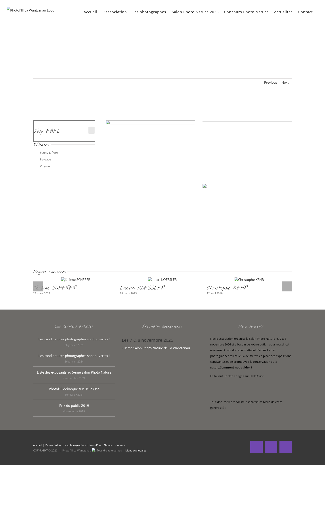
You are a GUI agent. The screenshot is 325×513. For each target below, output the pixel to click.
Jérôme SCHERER (54, 288)
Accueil (37, 445)
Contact (120, 445)
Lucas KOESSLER (142, 288)
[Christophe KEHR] (249, 279)
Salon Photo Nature (101, 445)
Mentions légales (135, 450)
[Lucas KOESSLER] (162, 279)
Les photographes (75, 445)
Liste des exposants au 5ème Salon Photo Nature (74, 372)
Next (285, 82)
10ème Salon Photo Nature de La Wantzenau (156, 348)
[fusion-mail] (91, 130)
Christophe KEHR (227, 288)
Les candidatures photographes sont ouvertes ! (74, 339)
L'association (53, 445)
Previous (270, 82)
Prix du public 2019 (74, 405)
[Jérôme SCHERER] (75, 279)
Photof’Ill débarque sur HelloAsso (74, 389)
